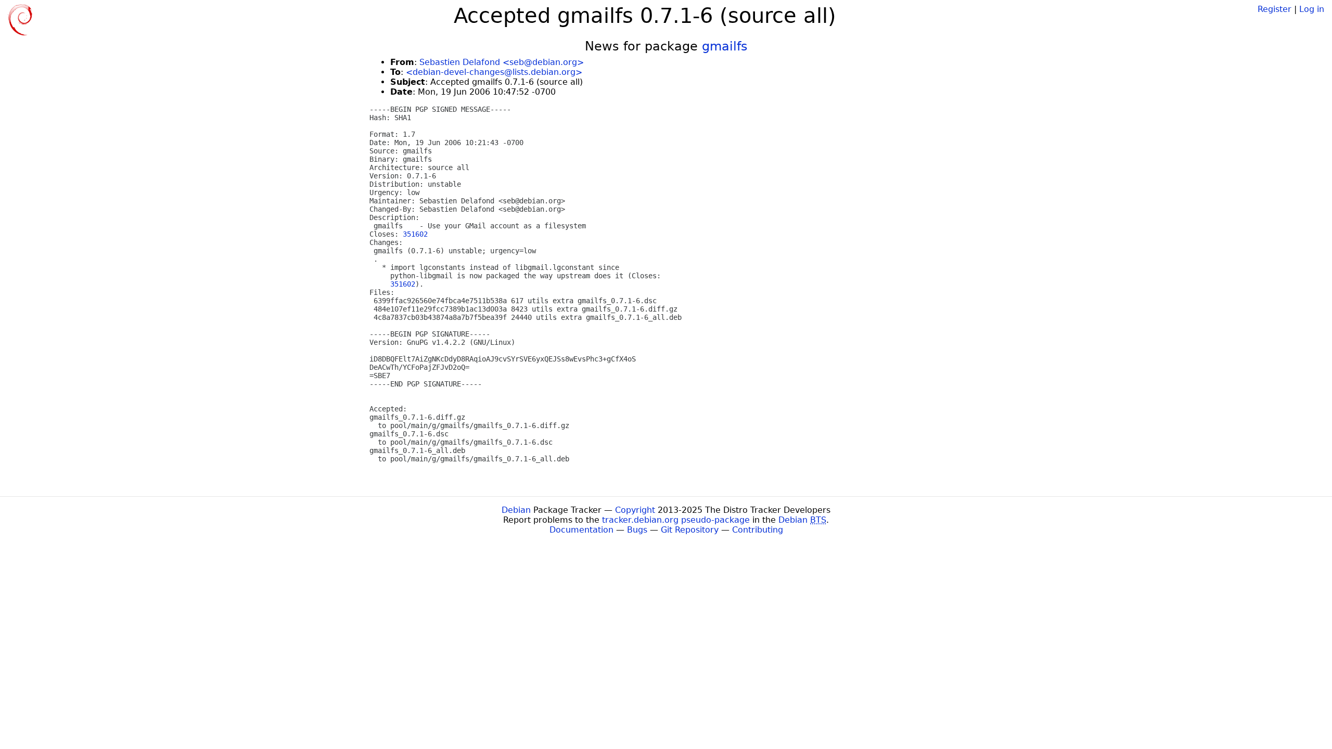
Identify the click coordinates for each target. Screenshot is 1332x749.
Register (1274, 9)
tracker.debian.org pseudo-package (676, 520)
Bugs (637, 530)
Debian (516, 510)
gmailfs (725, 46)
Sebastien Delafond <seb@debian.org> (501, 62)
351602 (415, 234)
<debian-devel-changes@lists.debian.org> (494, 72)
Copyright (635, 510)
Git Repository (690, 530)
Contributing (757, 530)
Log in (1311, 9)
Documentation (581, 530)
